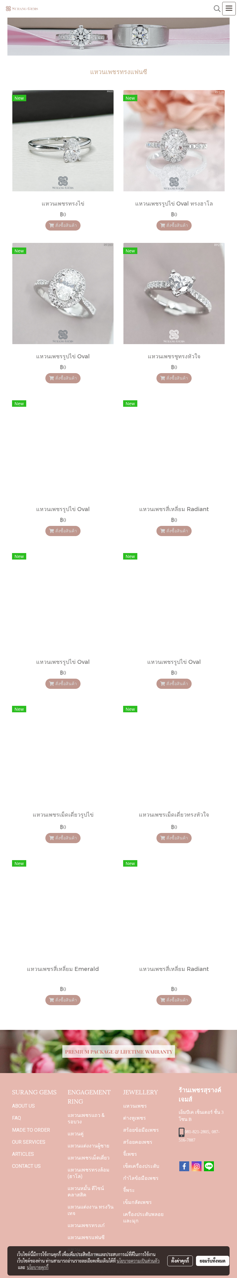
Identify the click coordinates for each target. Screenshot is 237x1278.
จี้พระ (129, 1190)
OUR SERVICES (28, 1142)
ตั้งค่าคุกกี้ (180, 1260)
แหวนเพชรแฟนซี (86, 1237)
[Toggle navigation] (229, 8)
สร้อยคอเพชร (137, 1142)
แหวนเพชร (135, 1106)
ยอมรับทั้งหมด (213, 1260)
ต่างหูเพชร (134, 1118)
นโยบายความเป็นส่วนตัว (138, 1260)
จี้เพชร (130, 1154)
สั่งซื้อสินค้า (65, 225)
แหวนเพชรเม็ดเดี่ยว (89, 1158)
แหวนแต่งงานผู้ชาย (88, 1146)
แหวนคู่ (76, 1134)
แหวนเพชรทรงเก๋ (86, 1225)
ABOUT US (23, 1106)
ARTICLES (23, 1154)
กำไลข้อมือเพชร (141, 1178)
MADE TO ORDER (31, 1130)
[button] (215, 8)
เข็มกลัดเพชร (137, 1202)
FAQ (16, 1118)
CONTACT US (26, 1166)
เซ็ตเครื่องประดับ (141, 1166)
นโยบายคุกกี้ (37, 1267)
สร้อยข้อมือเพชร (141, 1130)
